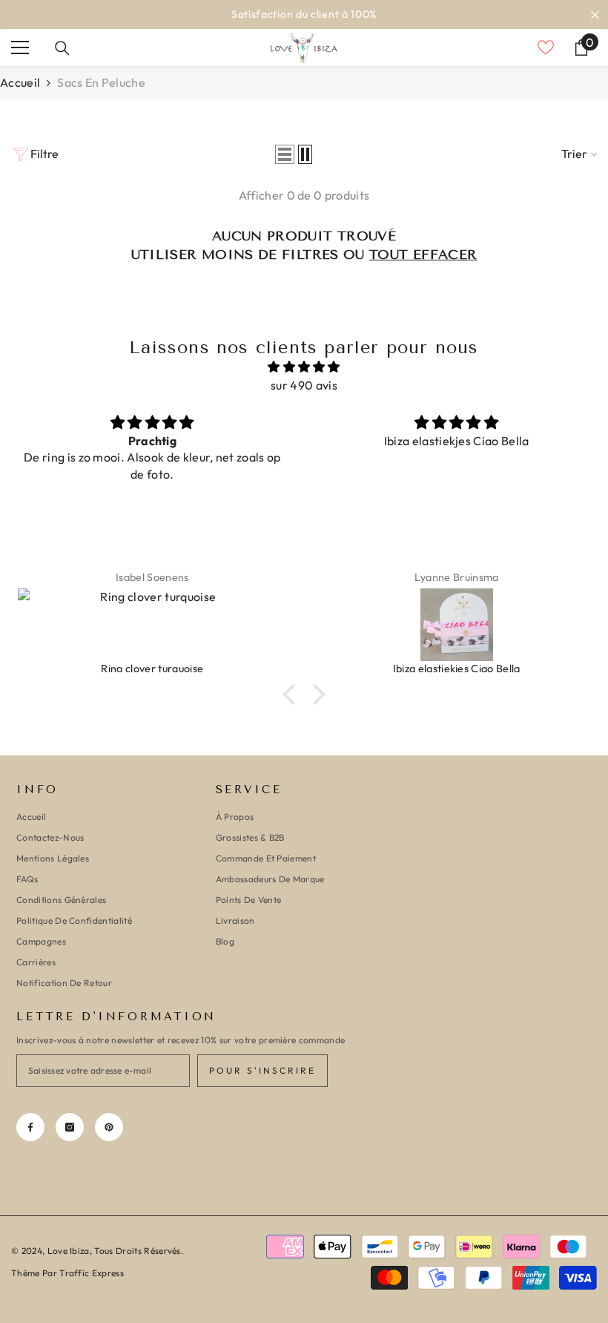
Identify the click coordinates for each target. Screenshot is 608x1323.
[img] (304, 367)
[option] (304, 14)
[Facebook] (30, 1127)
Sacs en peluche (101, 82)
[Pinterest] (109, 1127)
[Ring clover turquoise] (152, 624)
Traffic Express (91, 1272)
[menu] (20, 47)
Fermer (595, 14)
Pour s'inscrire (262, 1070)
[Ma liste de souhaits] (546, 47)
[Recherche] (62, 48)
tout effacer (423, 254)
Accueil (20, 82)
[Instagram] (70, 1127)
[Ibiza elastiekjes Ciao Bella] (457, 624)
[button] (284, 154)
